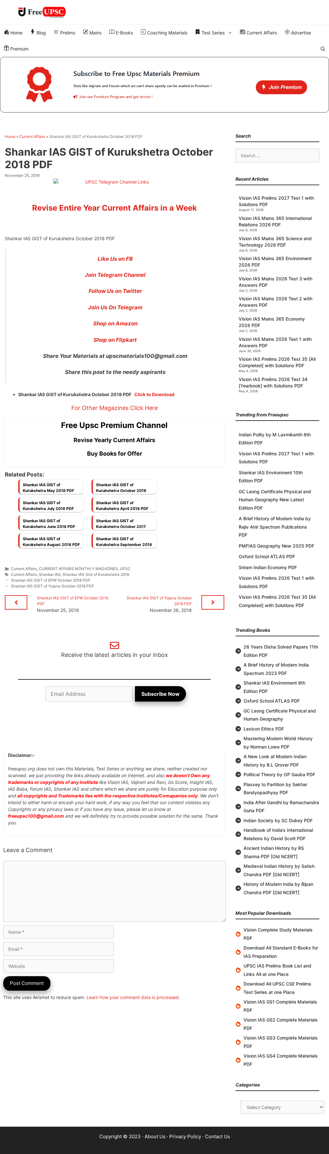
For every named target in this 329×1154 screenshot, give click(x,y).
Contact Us (217, 1136)
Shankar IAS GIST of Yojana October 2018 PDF (52, 586)
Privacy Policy (185, 1136)
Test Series (212, 32)
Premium (19, 48)
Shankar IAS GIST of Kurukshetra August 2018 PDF (51, 541)
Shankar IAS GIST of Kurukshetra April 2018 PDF (122, 505)
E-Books (123, 32)
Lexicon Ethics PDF (264, 728)
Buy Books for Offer (114, 453)
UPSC (125, 568)
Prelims (67, 32)
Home (15, 32)
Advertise (300, 32)
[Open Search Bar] (323, 49)
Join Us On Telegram (115, 307)
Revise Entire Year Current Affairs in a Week (114, 208)
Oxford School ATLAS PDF (267, 556)
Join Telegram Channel (115, 275)
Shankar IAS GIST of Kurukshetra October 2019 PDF (121, 489)
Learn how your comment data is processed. (133, 997)
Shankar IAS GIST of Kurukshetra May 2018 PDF (48, 487)
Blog (40, 32)
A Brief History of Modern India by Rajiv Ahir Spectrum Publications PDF (275, 527)
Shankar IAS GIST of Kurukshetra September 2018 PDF (124, 543)
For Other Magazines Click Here (114, 407)
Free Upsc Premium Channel (114, 425)
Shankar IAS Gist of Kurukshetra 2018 (96, 574)
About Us (155, 1136)
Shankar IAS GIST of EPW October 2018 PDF (50, 580)
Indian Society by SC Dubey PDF (278, 820)
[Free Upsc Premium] (164, 84)
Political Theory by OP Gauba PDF (279, 774)
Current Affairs (261, 32)
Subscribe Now (160, 694)
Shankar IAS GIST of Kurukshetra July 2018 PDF (48, 505)
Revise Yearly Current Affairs (114, 440)
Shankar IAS (50, 574)
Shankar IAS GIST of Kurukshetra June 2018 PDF (49, 523)
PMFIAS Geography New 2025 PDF (276, 546)
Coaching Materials (166, 32)
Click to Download (154, 394)
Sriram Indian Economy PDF (268, 567)
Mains (95, 32)
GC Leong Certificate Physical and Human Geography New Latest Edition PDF (275, 500)
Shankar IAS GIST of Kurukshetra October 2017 (121, 523)
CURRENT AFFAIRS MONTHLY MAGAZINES (78, 568)
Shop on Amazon (115, 323)
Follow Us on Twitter (115, 291)
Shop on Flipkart (115, 340)
